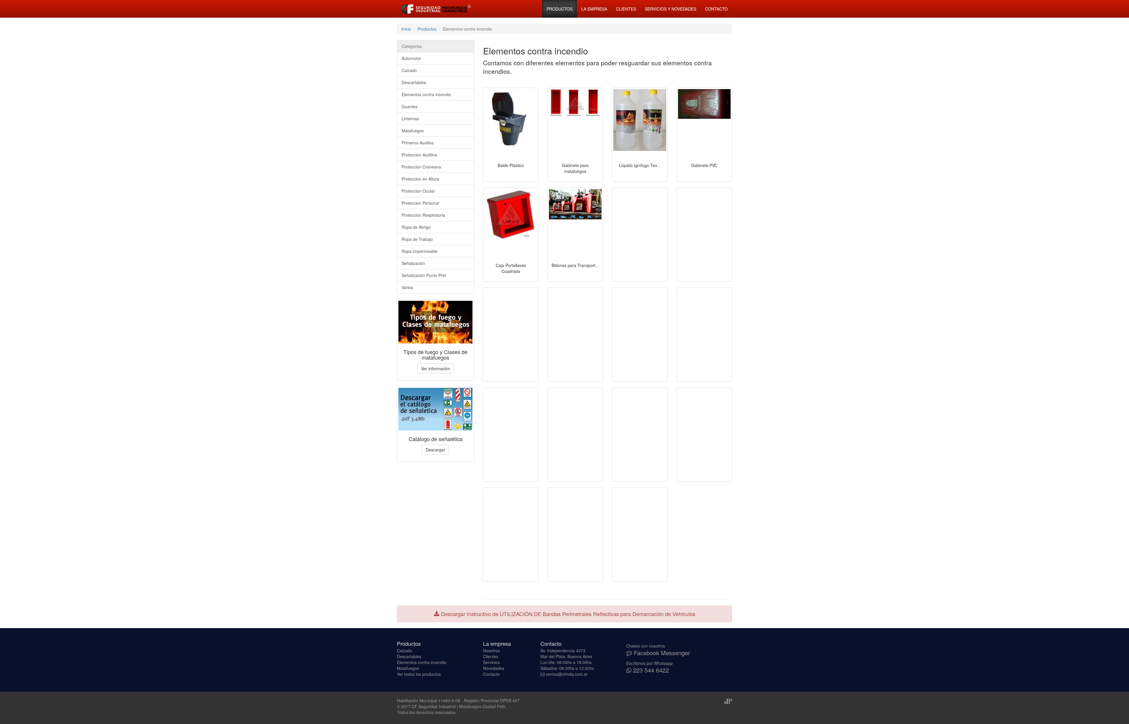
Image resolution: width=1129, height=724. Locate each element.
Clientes (626, 9)
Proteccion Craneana (421, 167)
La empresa (594, 9)
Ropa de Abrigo (416, 227)
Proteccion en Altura (420, 179)
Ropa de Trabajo (417, 239)
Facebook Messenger (661, 652)
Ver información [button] (435, 368)
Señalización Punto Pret (424, 275)
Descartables (414, 82)
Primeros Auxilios (418, 143)
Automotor (411, 58)
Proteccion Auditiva (419, 155)
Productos (559, 9)
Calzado (409, 70)
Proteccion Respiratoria (423, 215)
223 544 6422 (650, 670)
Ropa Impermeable (419, 251)
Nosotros (491, 650)
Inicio (406, 29)
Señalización (413, 263)
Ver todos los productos (419, 674)
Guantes (409, 106)
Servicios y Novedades (670, 9)
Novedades (493, 668)
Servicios (491, 662)
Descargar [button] (435, 450)
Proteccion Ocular (418, 191)
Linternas (410, 118)
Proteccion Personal (420, 203)
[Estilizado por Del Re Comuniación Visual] (728, 700)
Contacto (716, 9)
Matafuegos (413, 131)
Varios (407, 287)
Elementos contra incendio (426, 94)
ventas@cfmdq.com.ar (567, 674)
